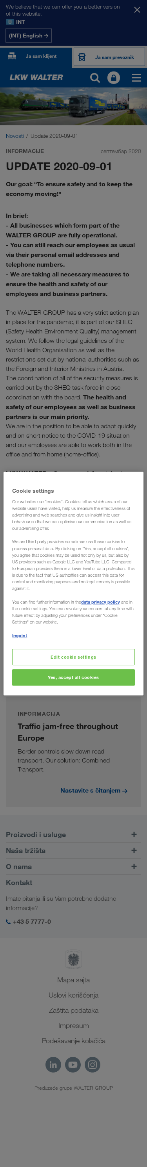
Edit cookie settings (73, 657)
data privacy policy (100, 602)
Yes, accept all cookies (73, 677)
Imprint (19, 635)
